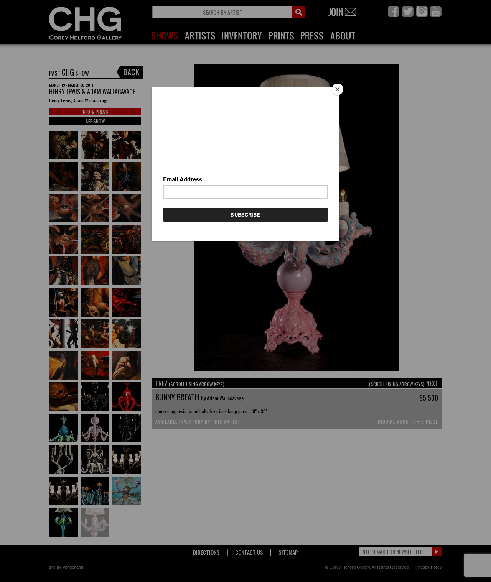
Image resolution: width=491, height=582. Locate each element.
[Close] (337, 89)
